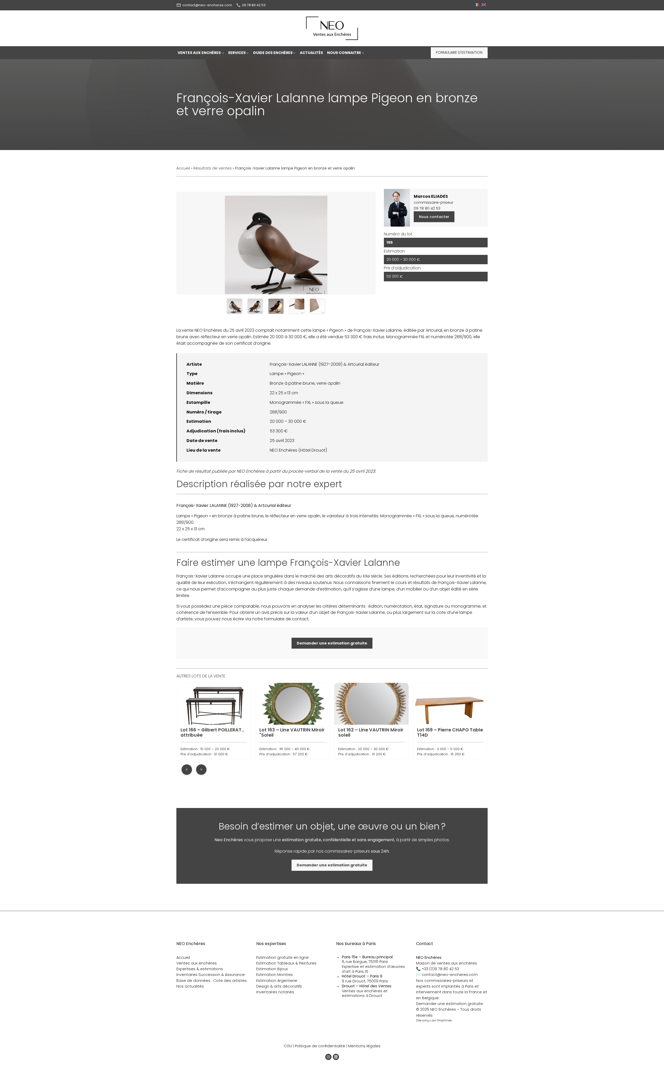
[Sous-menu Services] (247, 53)
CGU (288, 1046)
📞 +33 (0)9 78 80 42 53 (437, 968)
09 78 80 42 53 (254, 5)
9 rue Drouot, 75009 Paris (365, 979)
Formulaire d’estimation (459, 52)
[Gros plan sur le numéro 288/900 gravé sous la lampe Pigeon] (297, 306)
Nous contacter (434, 216)
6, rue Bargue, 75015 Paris (367, 959)
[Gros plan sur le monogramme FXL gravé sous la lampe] (317, 306)
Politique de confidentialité (320, 1046)
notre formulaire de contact (280, 619)
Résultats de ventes (212, 168)
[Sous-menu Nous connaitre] (363, 53)
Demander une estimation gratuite (449, 1003)
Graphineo (444, 1020)
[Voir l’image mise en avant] (276, 243)
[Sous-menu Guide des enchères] (294, 53)
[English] (484, 5)
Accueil (183, 168)
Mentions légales (364, 1046)
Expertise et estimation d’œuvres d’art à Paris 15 (373, 969)
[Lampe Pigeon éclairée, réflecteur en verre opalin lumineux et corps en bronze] (276, 306)
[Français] (477, 5)
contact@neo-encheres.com (207, 5)
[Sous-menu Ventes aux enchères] (223, 53)
